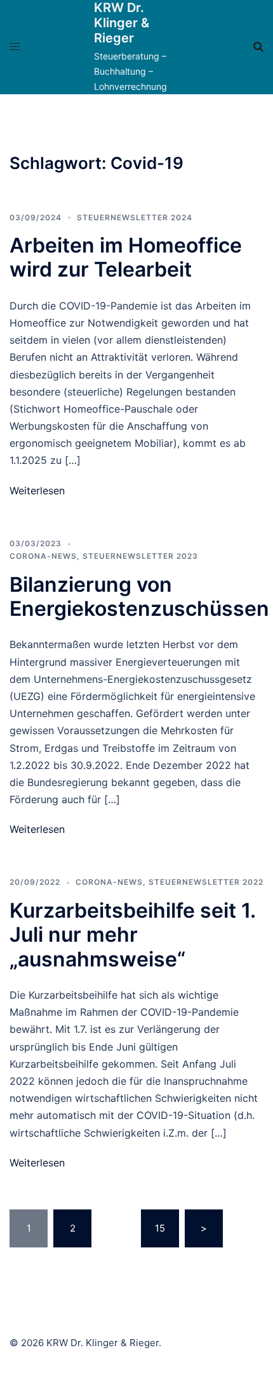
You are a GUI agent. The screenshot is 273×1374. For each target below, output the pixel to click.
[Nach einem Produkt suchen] (258, 47)
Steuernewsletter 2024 (134, 217)
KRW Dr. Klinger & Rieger (121, 23)
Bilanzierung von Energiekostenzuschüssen (139, 596)
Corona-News (43, 556)
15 (160, 1228)
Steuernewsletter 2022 (206, 882)
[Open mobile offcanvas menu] (15, 47)
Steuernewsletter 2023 (140, 556)
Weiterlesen (37, 490)
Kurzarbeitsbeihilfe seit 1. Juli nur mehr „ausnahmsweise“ (132, 934)
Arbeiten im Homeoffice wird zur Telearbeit (126, 257)
